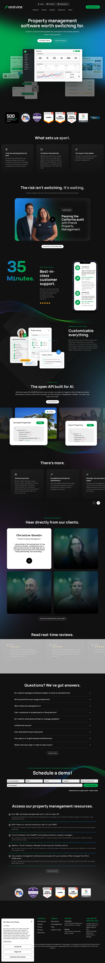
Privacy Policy (90, 935)
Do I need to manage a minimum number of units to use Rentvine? (42, 693)
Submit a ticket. (93, 790)
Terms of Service (91, 926)
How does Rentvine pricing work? (28, 732)
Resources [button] (61, 10)
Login (41, 4)
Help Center (55, 921)
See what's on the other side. (52, 246)
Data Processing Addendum (91, 932)
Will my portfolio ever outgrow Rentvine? (32, 699)
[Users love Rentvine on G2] (72, 117)
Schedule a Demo (92, 7)
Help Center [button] (63, 4)
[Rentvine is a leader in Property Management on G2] (49, 117)
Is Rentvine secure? (23, 725)
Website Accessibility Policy (82, 946)
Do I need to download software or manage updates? (36, 719)
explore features (60, 41)
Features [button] (35, 10)
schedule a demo (44, 41)
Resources (41, 932)
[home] (14, 7)
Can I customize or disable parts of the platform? (35, 712)
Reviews (52, 10)
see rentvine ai (52, 402)
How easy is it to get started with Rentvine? (33, 738)
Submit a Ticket (56, 930)
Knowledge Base (56, 924)
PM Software (41, 921)
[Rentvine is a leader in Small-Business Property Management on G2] (60, 117)
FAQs (52, 927)
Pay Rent (51, 4)
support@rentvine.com (66, 946)
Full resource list (52, 871)
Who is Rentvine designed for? (27, 706)
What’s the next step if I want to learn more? (33, 745)
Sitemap (88, 937)
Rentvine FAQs (52, 753)
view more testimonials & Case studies (52, 618)
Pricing (44, 10)
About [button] (70, 10)
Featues (40, 924)
